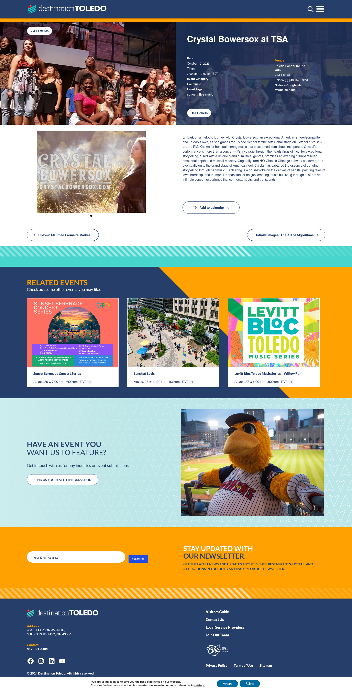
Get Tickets (199, 113)
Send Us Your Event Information (62, 480)
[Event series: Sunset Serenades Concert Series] (89, 382)
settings (199, 685)
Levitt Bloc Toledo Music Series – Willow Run (267, 373)
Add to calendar (211, 207)
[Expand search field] (310, 9)
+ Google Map (293, 85)
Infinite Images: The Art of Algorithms (285, 235)
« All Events (39, 31)
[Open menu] (320, 9)
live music (194, 84)
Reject (250, 684)
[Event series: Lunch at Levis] (191, 382)
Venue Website (285, 90)
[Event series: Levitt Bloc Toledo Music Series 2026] (290, 382)
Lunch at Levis (144, 373)
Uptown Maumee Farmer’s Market (63, 235)
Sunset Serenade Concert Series (57, 373)
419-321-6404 (37, 649)
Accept (227, 684)
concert (192, 94)
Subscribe (138, 558)
